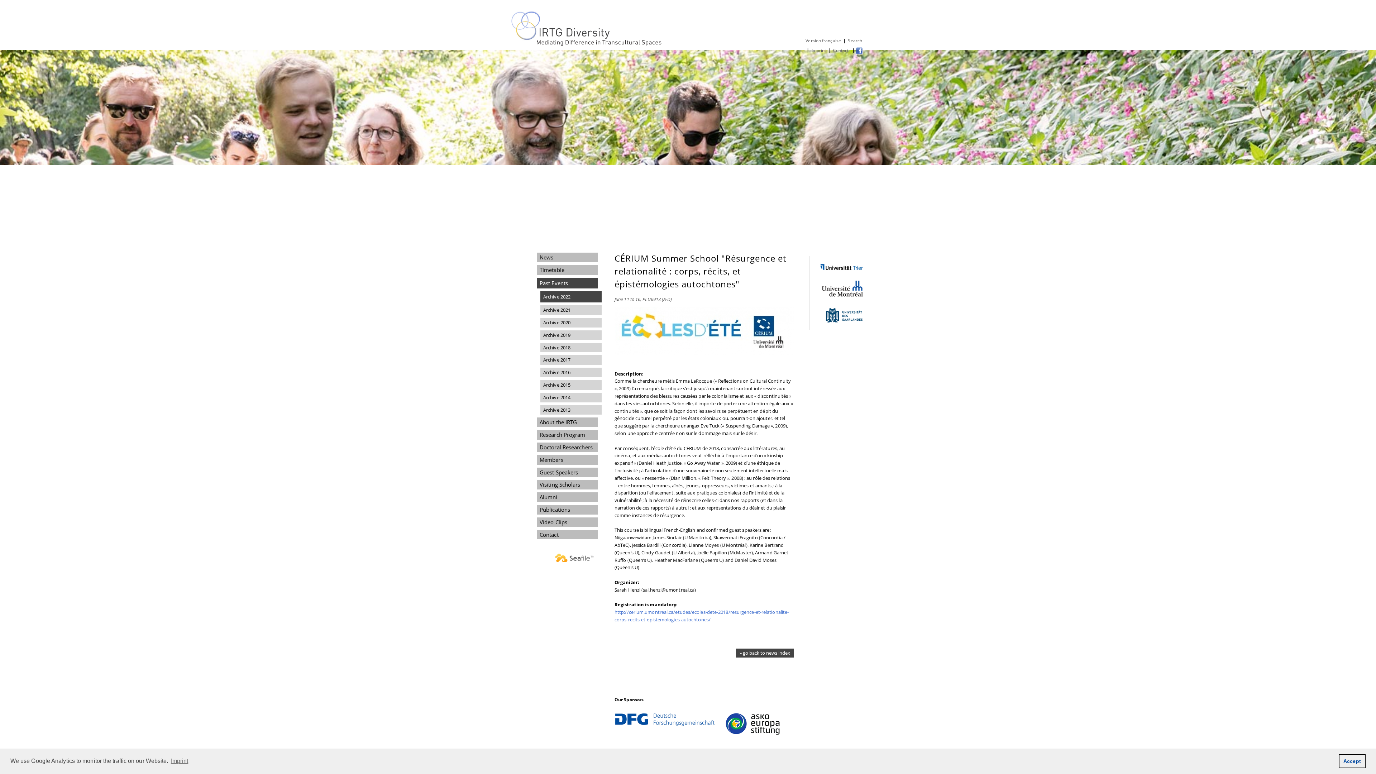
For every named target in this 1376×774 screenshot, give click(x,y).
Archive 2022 (556, 296)
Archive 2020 (556, 322)
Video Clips (553, 522)
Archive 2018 (556, 347)
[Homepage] (587, 44)
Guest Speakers (559, 472)
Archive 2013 (556, 410)
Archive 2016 (556, 372)
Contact (841, 50)
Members (551, 459)
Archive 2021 (556, 310)
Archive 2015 (556, 385)
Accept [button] (1352, 761)
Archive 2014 (556, 397)
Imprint (819, 50)
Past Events (554, 283)
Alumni (549, 497)
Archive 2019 (556, 335)
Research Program (562, 434)
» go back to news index (765, 653)
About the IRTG (558, 422)
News (546, 257)
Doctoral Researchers (566, 447)
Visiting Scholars (560, 484)
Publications (555, 509)
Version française (823, 41)
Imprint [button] (179, 761)
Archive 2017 (556, 360)
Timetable (552, 269)
